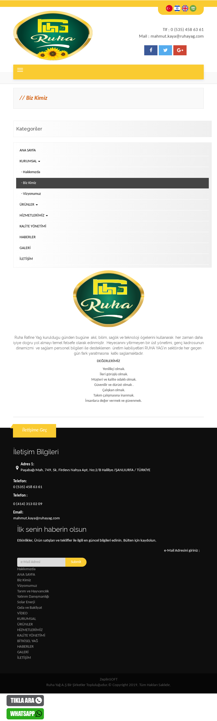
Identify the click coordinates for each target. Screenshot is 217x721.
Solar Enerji (26, 602)
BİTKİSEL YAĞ (27, 641)
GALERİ (25, 248)
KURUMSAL (26, 619)
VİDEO (22, 613)
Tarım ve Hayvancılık (33, 591)
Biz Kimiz (24, 580)
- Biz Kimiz (29, 183)
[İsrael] (177, 8)
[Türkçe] (169, 8)
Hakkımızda (26, 569)
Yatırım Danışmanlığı (33, 597)
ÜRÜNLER (25, 625)
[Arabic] (193, 8)
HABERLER (28, 237)
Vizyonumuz (27, 586)
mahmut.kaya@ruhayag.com (36, 518)
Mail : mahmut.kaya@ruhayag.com (171, 36)
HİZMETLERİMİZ (30, 630)
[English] (185, 8)
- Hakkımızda (31, 172)
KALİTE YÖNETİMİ (33, 226)
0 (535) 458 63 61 (27, 487)
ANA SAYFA (28, 150)
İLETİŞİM (26, 259)
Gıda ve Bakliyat (29, 608)
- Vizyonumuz (31, 194)
